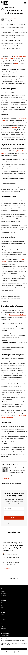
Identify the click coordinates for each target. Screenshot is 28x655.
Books (2, 607)
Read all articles (14, 578)
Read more (6, 478)
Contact (3, 617)
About (2, 614)
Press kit (3, 619)
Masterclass (4, 593)
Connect (6, 483)
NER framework (13, 127)
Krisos (9, 123)
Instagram (3, 628)
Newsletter (3, 603)
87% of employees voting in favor (17, 315)
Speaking (3, 591)
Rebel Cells (3, 596)
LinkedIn (3, 626)
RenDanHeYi (17, 63)
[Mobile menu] (25, 3)
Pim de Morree (14, 554)
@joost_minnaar (16, 483)
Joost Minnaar (15, 19)
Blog (2, 605)
